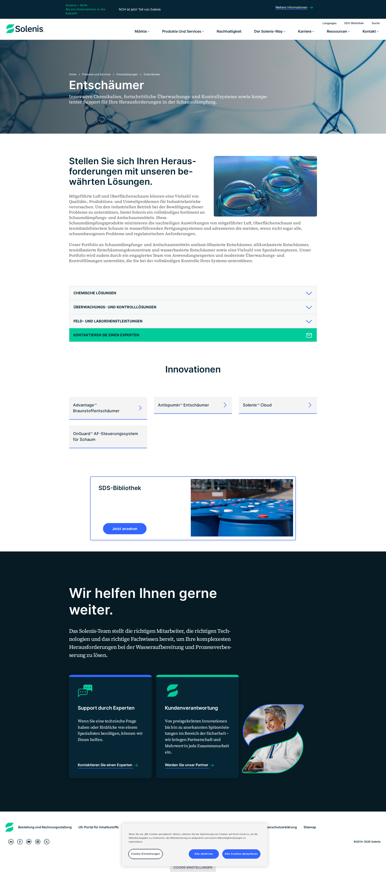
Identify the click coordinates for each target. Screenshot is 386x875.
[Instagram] (37, 841)
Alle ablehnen (204, 853)
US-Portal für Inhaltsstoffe (98, 827)
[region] (194, 844)
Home (72, 74)
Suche (376, 23)
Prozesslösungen (127, 74)
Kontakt (370, 31)
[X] (46, 841)
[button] (191, 293)
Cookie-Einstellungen (193, 867)
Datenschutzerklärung (279, 827)
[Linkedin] (11, 841)
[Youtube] (28, 841)
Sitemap (310, 827)
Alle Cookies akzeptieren (241, 853)
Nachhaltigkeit (229, 31)
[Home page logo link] (25, 33)
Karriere (305, 31)
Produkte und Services (182, 31)
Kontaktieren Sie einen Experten (105, 765)
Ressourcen (337, 31)
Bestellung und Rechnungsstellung (45, 827)
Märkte (141, 31)
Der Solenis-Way (268, 31)
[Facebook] (20, 841)
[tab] (193, 293)
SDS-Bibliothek (354, 23)
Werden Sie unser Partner (187, 765)
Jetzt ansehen (124, 528)
